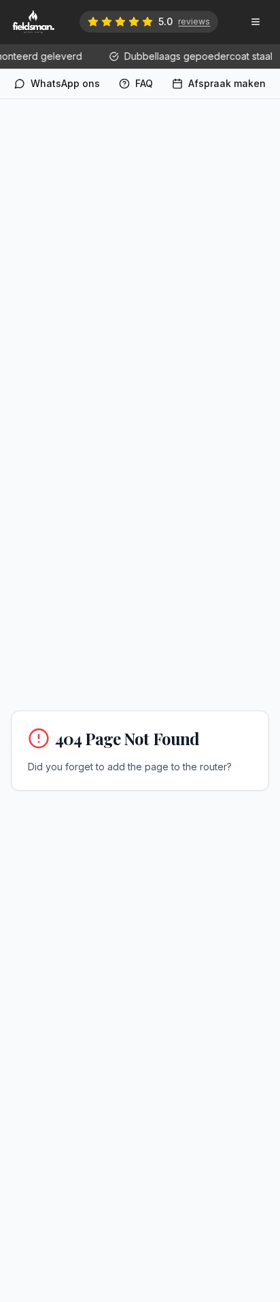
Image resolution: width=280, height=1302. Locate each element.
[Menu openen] (255, 21)
